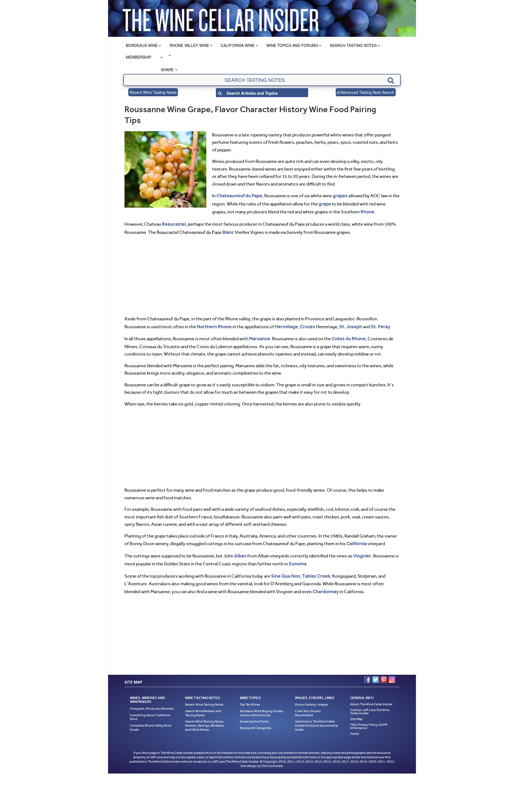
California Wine (238, 45)
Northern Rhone (213, 323)
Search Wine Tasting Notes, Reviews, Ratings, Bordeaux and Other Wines (204, 718)
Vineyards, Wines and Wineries (152, 702)
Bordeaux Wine (142, 45)
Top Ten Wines (250, 698)
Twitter (375, 672)
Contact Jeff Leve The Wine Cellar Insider (369, 704)
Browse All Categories (255, 721)
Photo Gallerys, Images (311, 698)
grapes (337, 195)
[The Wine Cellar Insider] (220, 18)
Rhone (367, 210)
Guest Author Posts (254, 715)
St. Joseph (345, 323)
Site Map (356, 712)
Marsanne (259, 335)
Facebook (367, 672)
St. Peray (374, 323)
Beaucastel (173, 222)
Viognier (360, 551)
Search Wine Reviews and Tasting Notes (203, 706)
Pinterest (383, 672)
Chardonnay (324, 585)
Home (354, 727)
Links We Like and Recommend (308, 706)
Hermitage (283, 323)
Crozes (303, 323)
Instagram (392, 672)
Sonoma (297, 558)
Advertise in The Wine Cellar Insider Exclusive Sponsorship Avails (316, 718)
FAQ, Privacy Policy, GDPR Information (368, 719)
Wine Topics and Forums (292, 45)
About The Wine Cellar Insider (371, 697)
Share (167, 69)
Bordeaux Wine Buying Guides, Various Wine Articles (262, 706)
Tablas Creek (313, 570)
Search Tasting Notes (353, 45)
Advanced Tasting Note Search (367, 92)
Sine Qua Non (284, 570)
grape (324, 203)
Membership (138, 57)
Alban (240, 551)
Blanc (227, 229)
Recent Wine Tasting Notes (153, 92)
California (356, 539)
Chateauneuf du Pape (238, 195)
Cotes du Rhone (346, 335)
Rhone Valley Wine (189, 45)
